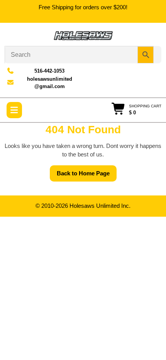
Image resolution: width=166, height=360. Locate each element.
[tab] (14, 110)
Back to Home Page (87, 176)
